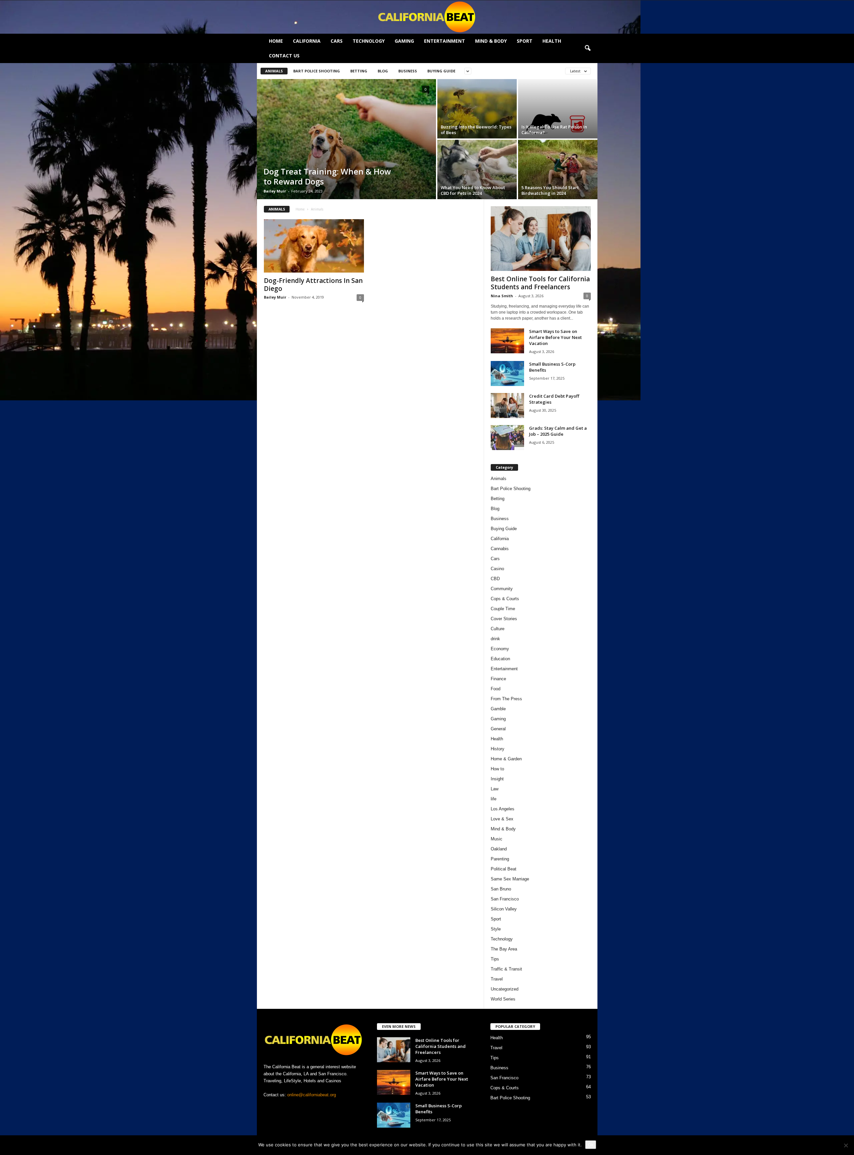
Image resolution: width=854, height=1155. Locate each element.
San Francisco (505, 898)
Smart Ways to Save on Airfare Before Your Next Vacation (555, 337)
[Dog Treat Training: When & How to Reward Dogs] (346, 139)
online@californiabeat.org (311, 1094)
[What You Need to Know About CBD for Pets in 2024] (477, 169)
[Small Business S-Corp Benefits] (507, 373)
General (498, 728)
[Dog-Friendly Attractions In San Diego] (314, 246)
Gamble (498, 708)
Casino (497, 568)
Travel (497, 979)
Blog (383, 70)
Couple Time (503, 608)
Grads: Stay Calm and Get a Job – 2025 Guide (558, 431)
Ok (590, 1144)
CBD (495, 578)
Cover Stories (504, 618)
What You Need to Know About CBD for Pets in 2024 (473, 190)
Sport (524, 41)
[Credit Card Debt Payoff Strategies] (507, 405)
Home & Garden (506, 758)
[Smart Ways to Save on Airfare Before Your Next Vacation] (507, 340)
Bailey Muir (275, 191)
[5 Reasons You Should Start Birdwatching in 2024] (557, 169)
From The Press (506, 698)
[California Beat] (427, 17)
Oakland (499, 848)
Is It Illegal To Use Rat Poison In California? (554, 129)
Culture (497, 628)
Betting (358, 70)
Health (551, 41)
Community (502, 588)
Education (500, 658)
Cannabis (500, 548)
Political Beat (503, 868)
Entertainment (444, 41)
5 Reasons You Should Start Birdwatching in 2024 (550, 190)
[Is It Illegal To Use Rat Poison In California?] (557, 108)
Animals (274, 70)
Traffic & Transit (506, 969)
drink (495, 638)
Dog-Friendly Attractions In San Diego (313, 284)
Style (496, 928)
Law (494, 788)
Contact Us (284, 55)
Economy (500, 648)
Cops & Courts (505, 598)
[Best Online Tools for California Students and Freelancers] (541, 238)
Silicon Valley (504, 908)
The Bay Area (504, 948)
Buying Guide (441, 70)
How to (497, 768)
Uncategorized (504, 989)
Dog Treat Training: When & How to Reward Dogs (327, 176)
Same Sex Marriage (510, 878)
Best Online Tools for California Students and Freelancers (540, 283)
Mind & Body (491, 41)
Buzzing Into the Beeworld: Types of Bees (476, 129)
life (493, 798)
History (497, 748)
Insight (497, 778)
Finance (498, 678)
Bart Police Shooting (316, 70)
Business (407, 70)
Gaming (404, 41)
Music (496, 838)
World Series (503, 999)
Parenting (500, 858)
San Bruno (501, 888)
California (307, 41)
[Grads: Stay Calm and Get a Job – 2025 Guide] (507, 437)
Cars (337, 41)
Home (276, 41)
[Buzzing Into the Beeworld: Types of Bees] (477, 108)
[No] (845, 1145)
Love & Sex (502, 818)
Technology (369, 41)
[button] (587, 48)
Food (495, 688)
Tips (495, 958)
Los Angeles (502, 808)
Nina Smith (502, 295)
